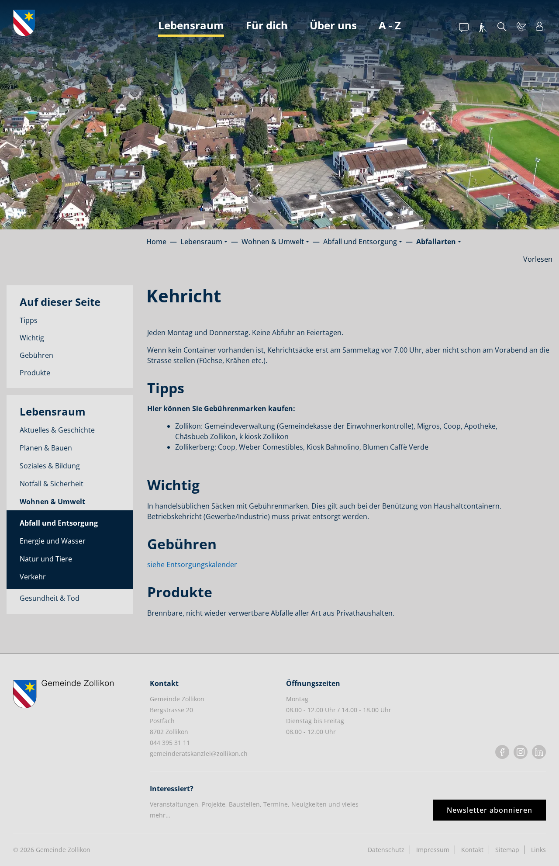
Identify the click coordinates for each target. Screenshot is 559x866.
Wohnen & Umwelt (52, 501)
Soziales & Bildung (50, 466)
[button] (204, 241)
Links (538, 849)
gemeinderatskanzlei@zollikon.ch (199, 753)
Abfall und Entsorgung (59, 523)
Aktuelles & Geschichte (57, 430)
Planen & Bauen (46, 448)
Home (156, 241)
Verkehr (33, 577)
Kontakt (472, 849)
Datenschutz (386, 849)
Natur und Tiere (46, 559)
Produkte (35, 373)
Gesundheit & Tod (49, 598)
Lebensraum (191, 25)
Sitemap (507, 849)
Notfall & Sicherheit (51, 483)
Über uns (333, 25)
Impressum (432, 849)
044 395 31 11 (170, 742)
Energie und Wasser (53, 541)
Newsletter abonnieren (489, 810)
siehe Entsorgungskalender (192, 564)
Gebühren (36, 355)
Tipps (29, 320)
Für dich (267, 25)
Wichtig (32, 338)
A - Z (390, 25)
